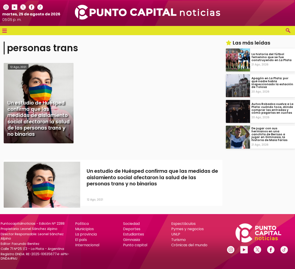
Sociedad (131, 223)
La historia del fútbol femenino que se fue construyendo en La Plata (271, 57)
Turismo (178, 239)
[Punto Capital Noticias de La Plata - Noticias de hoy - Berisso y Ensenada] (147, 18)
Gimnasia (131, 239)
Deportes (131, 229)
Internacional (87, 245)
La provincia (86, 234)
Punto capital (135, 245)
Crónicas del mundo (189, 245)
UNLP (175, 234)
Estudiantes (133, 234)
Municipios (84, 229)
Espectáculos (183, 223)
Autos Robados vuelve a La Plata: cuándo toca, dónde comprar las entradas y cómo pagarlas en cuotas (272, 108)
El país (81, 239)
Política (82, 223)
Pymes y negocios (187, 229)
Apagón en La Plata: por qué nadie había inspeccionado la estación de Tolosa (272, 82)
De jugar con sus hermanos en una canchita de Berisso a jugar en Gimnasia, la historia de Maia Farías (269, 134)
